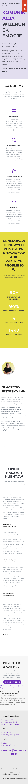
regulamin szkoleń (21, 778)
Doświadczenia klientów (10, 724)
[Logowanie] (24, 9)
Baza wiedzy (6, 732)
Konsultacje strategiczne (10, 735)
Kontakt (4, 743)
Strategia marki (14, 116)
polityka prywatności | (9, 778)
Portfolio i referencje (8, 745)
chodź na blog (12, 682)
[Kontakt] (24, 5)
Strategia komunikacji (9, 722)
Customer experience (7, 695)
